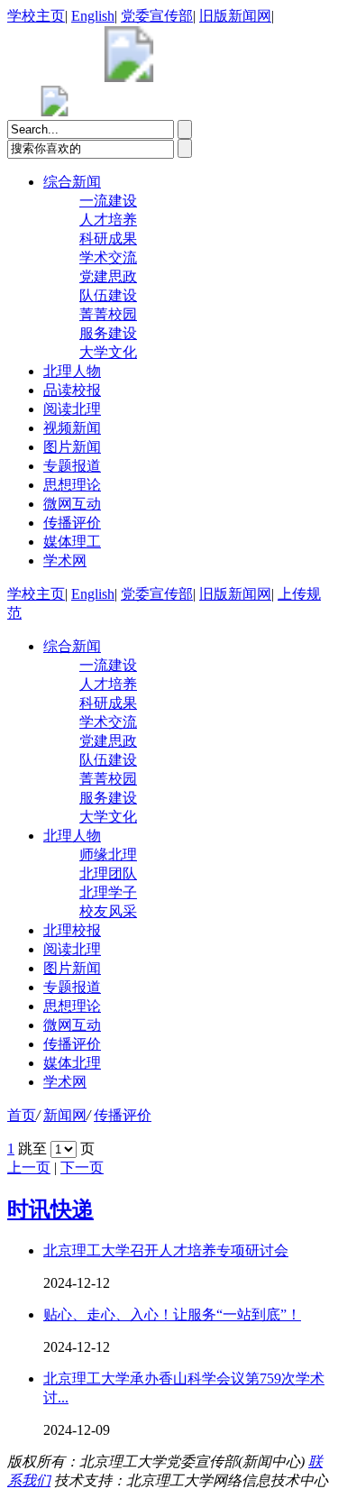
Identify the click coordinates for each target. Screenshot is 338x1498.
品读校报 (72, 390)
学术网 (65, 560)
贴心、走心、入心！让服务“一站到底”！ (172, 1314)
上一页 (28, 1167)
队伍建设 (108, 295)
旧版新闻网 (235, 15)
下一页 (82, 1167)
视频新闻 (72, 428)
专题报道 (72, 465)
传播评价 (72, 522)
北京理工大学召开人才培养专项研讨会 (165, 1250)
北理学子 (108, 892)
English (92, 15)
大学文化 (108, 352)
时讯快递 (50, 1209)
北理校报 (72, 930)
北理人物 (72, 371)
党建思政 (108, 276)
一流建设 (108, 200)
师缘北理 (108, 854)
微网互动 (72, 503)
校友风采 (108, 911)
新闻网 (65, 1115)
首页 (21, 1115)
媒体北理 (72, 1063)
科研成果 (108, 238)
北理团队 (108, 873)
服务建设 (108, 333)
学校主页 (36, 15)
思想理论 (72, 484)
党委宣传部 (157, 15)
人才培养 (108, 219)
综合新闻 (72, 181)
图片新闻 (72, 447)
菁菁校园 (108, 314)
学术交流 (108, 257)
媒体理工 (72, 541)
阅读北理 (72, 409)
